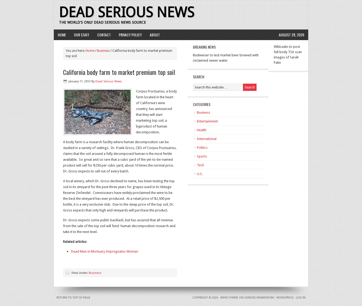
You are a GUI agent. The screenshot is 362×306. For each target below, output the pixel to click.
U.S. (200, 174)
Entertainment (207, 121)
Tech (200, 165)
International (207, 139)
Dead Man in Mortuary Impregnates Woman (104, 251)
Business (103, 51)
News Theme (229, 297)
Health (201, 130)
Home (62, 34)
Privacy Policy (130, 34)
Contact (104, 34)
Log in (301, 297)
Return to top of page (73, 297)
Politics (202, 148)
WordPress (285, 297)
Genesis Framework (259, 297)
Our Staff (81, 34)
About (155, 34)
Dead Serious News (127, 12)
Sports (202, 156)
